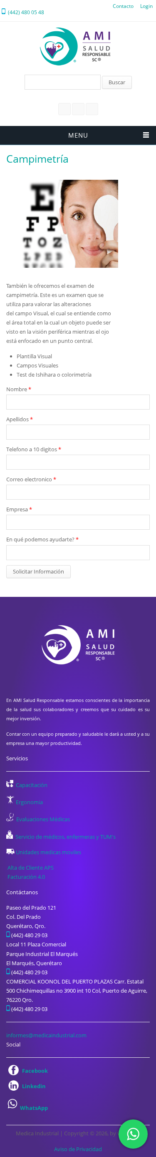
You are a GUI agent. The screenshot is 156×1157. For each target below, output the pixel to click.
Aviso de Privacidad (78, 1149)
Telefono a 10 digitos (33, 449)
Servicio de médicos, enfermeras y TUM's (65, 836)
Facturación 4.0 (26, 876)
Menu (78, 135)
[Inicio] (75, 46)
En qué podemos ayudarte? (42, 539)
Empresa (19, 509)
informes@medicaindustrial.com (46, 1035)
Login (146, 6)
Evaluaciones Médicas (43, 819)
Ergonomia (29, 802)
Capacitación (31, 785)
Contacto (123, 6)
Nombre (18, 389)
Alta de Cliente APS (30, 867)
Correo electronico (31, 479)
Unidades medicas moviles (48, 852)
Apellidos (19, 419)
